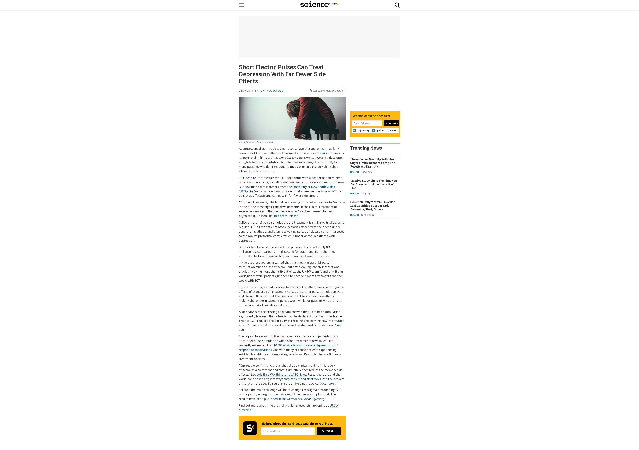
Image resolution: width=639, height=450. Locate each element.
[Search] (397, 5)
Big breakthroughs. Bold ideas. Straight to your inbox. (297, 423)
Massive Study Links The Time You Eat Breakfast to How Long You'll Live (373, 184)
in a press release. (286, 216)
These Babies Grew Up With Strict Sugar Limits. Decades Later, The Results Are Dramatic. (373, 162)
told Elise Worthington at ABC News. (282, 374)
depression (320, 153)
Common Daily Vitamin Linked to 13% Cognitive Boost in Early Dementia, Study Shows (372, 205)
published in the (295, 399)
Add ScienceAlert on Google (328, 90)
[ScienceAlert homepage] (319, 5)
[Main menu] (242, 5)
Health (354, 172)
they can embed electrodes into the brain (312, 379)
